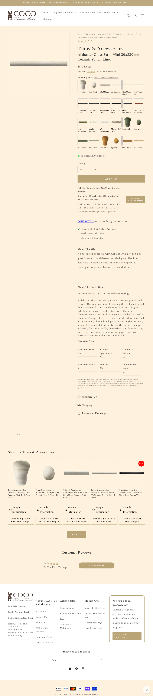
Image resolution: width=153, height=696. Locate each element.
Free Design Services (42, 630)
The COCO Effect (44, 642)
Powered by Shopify (90, 694)
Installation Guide (94, 628)
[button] (64, 12)
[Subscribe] (101, 660)
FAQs (63, 619)
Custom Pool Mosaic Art (95, 615)
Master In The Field (95, 608)
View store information (92, 238)
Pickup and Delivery (70, 613)
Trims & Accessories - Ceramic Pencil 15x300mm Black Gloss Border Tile (131, 492)
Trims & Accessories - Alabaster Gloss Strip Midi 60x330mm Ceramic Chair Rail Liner (75, 494)
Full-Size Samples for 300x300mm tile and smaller (99, 190)
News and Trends (44, 637)
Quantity (81, 163)
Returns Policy (15, 635)
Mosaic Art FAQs (93, 622)
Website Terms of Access (20, 632)
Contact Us (41, 617)
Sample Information (18, 509)
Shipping (91, 71)
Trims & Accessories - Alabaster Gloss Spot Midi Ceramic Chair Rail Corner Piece (20, 494)
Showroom (41, 611)
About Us (40, 622)
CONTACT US (86, 221)
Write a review (96, 565)
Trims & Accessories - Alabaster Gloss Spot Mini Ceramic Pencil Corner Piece (48, 492)
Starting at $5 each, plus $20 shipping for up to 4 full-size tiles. (98, 198)
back (17, 434)
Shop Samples (67, 608)
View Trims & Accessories (106, 78)
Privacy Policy (15, 629)
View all (76, 534)
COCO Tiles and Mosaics (71, 694)
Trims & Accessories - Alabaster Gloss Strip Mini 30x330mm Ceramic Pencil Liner (103, 494)
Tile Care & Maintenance (66, 626)
